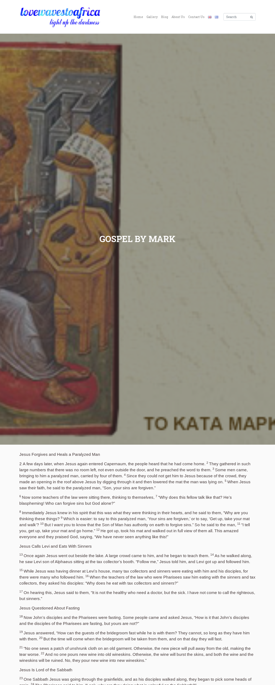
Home (138, 17)
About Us (178, 17)
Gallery (152, 17)
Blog (164, 17)
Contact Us (196, 17)
